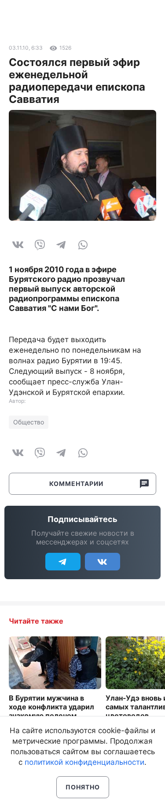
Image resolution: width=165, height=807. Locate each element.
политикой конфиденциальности (84, 762)
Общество (28, 422)
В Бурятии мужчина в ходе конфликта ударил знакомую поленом (51, 707)
